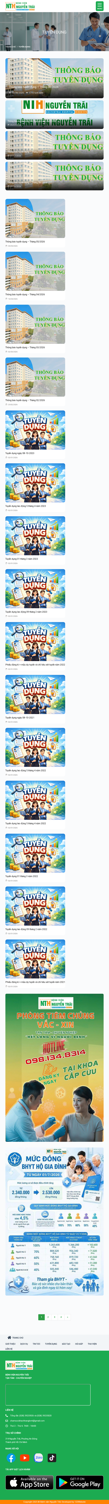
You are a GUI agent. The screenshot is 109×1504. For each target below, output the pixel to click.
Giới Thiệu (10, 1344)
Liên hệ (8, 1349)
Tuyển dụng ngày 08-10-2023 (19, 453)
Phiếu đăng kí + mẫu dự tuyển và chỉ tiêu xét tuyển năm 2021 (35, 982)
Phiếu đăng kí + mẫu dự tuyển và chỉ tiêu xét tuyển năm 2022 (35, 664)
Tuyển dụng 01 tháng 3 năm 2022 (21, 876)
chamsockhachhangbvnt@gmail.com (27, 1420)
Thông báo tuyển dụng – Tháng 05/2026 (25, 241)
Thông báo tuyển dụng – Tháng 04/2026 (25, 294)
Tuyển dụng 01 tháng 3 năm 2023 (21, 559)
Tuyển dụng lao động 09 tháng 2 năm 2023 (26, 612)
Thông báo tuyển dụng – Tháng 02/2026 (25, 400)
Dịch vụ (24, 1344)
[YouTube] (24, 1458)
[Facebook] (11, 1458)
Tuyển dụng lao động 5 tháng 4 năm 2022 (25, 770)
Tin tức (36, 1344)
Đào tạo (66, 1344)
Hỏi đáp (79, 1344)
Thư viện (92, 1344)
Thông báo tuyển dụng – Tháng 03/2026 (25, 347)
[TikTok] (52, 1458)
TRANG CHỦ (10, 47)
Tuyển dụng (51, 1344)
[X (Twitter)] (38, 1458)
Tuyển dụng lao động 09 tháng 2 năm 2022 (26, 929)
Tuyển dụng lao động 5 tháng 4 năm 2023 (25, 506)
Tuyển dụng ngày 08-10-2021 (19, 717)
